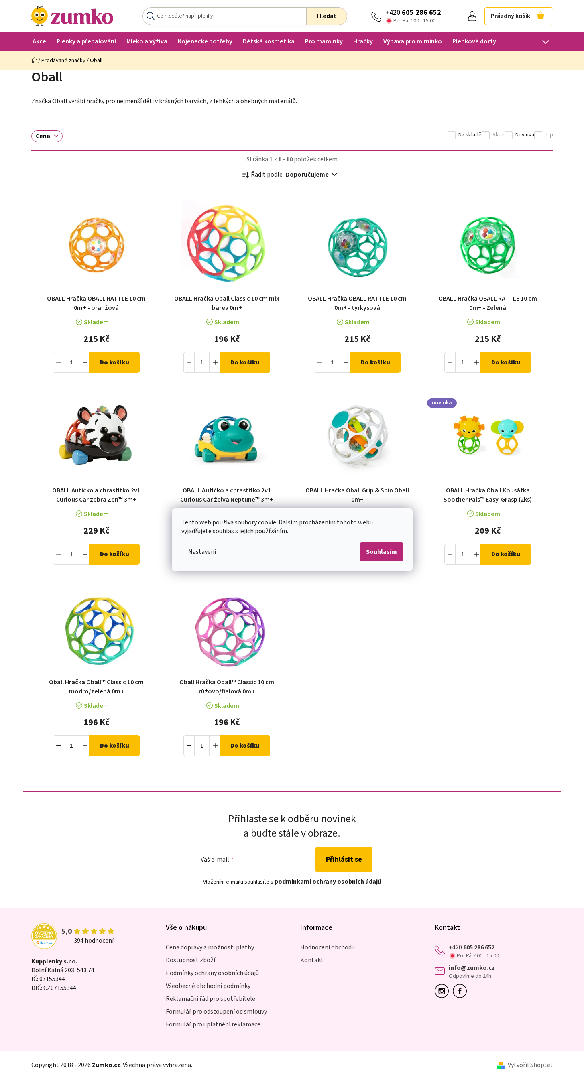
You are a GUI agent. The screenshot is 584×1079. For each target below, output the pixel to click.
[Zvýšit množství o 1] (85, 362)
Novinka (524, 135)
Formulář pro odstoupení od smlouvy (216, 1011)
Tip (549, 135)
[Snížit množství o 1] (58, 362)
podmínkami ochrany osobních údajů (328, 881)
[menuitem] (39, 41)
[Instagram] (444, 991)
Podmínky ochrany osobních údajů (212, 973)
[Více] (540, 42)
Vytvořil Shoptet (530, 1065)
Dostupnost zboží (190, 960)
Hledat (326, 16)
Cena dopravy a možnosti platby (210, 947)
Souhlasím (381, 551)
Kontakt (312, 960)
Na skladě (470, 135)
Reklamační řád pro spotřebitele (210, 998)
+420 (413, 12)
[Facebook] (462, 991)
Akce (498, 135)
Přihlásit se (344, 859)
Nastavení (202, 551)
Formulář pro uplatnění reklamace (213, 1024)
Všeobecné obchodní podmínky (208, 985)
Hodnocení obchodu (327, 947)
